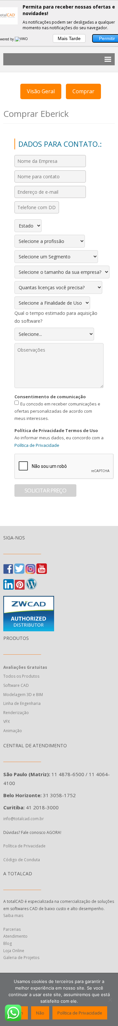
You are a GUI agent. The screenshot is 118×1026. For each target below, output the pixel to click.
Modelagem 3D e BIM (23, 694)
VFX (6, 721)
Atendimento (15, 936)
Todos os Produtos (21, 676)
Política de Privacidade (36, 445)
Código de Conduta (21, 859)
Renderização (16, 712)
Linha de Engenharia (22, 703)
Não (40, 1013)
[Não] (110, 999)
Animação (12, 730)
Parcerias (12, 929)
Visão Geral (41, 91)
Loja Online (13, 950)
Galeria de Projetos (21, 957)
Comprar (83, 91)
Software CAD (16, 685)
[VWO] (22, 39)
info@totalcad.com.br (23, 818)
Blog (7, 943)
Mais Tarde (69, 38)
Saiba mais (13, 915)
